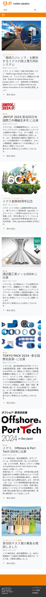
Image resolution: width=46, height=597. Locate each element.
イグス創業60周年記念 (18, 201)
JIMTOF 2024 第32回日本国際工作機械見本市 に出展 (20, 118)
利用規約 (35, 593)
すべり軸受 (17, 540)
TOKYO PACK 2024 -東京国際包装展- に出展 (21, 357)
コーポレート (18, 198)
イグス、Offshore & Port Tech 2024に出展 (19, 449)
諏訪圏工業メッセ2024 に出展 (20, 275)
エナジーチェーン (9, 55)
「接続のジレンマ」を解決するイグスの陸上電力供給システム (20, 61)
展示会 (5, 114)
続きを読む (11, 94)
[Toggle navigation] (3, 15)
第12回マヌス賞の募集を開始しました (20, 544)
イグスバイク (7, 198)
